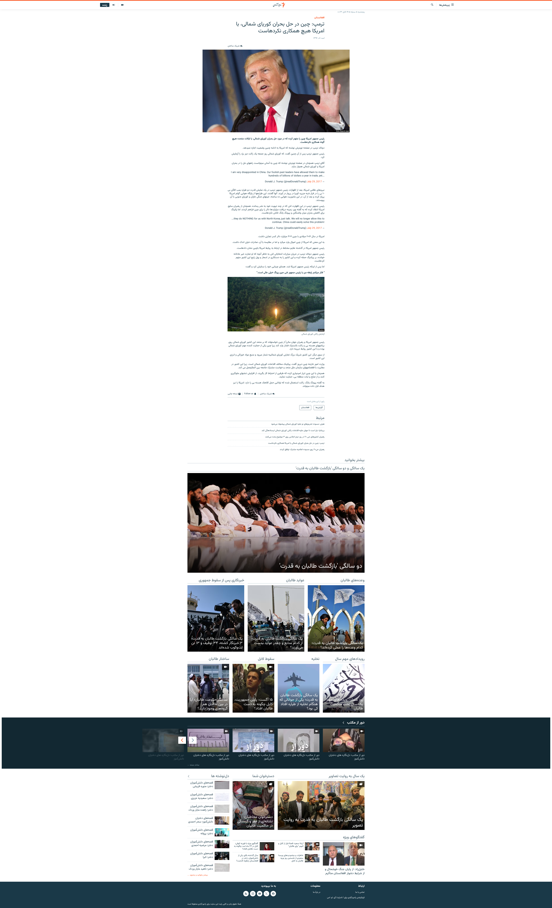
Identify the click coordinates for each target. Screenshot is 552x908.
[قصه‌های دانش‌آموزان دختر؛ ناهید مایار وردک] (222, 868)
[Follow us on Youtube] (259, 893)
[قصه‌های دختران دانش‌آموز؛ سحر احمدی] (222, 820)
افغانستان (319, 18)
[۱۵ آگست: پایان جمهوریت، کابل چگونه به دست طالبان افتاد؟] (253, 688)
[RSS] (246, 893)
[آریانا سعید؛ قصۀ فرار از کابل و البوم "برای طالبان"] (312, 846)
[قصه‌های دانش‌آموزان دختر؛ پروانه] (222, 832)
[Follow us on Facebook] (273, 893)
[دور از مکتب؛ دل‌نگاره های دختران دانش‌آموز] (344, 740)
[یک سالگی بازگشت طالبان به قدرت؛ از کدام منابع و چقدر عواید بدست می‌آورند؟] (276, 618)
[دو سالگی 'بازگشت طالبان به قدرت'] (276, 523)
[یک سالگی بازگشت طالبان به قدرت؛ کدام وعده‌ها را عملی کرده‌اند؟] (336, 618)
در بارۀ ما (316, 892)
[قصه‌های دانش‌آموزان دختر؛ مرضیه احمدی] (222, 844)
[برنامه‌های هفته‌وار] (113, 5)
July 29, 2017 (314, 182)
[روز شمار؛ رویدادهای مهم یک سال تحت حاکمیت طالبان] (344, 688)
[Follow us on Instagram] (252, 893)
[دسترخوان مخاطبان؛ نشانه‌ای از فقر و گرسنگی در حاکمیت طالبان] (253, 805)
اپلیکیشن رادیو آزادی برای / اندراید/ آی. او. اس (346, 897)
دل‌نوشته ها (220, 776)
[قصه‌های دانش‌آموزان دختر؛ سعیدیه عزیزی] (222, 797)
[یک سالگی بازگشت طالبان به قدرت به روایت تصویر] (321, 805)
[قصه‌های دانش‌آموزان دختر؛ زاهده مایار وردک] (222, 809)
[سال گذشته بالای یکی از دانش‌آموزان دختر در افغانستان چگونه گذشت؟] (267, 858)
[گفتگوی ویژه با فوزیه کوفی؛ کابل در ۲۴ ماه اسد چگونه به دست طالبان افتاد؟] (267, 846)
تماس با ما (360, 892)
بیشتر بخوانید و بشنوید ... (197, 875)
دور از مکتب (356, 723)
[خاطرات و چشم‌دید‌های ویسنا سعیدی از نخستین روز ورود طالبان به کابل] (312, 858)
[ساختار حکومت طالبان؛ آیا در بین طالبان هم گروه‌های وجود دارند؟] (208, 688)
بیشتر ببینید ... (193, 764)
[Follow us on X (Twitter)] (266, 893)
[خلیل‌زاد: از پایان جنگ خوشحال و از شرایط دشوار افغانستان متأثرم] (344, 854)
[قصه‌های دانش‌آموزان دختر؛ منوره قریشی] (222, 785)
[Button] (235, 46)
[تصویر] (122, 5)
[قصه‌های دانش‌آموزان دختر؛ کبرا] (222, 856)
